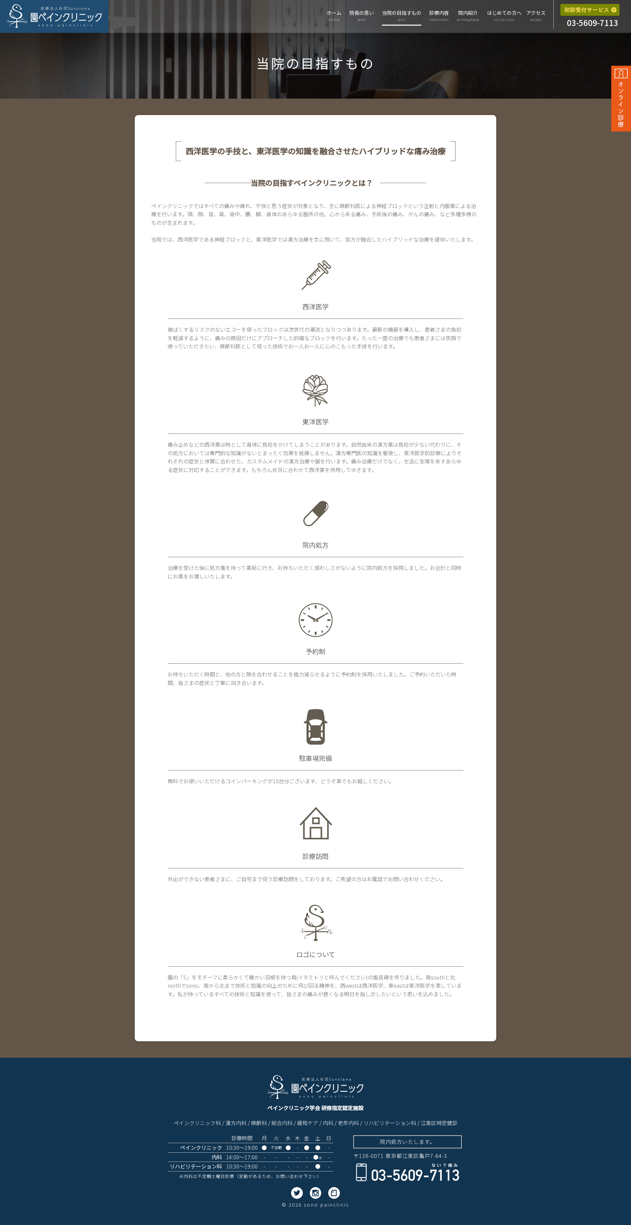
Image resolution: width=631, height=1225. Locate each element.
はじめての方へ (504, 16)
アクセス (536, 16)
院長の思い (361, 16)
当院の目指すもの (401, 16)
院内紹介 (468, 16)
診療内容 (439, 16)
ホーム (334, 16)
